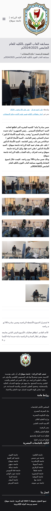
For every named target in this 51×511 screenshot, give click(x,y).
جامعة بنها (37, 480)
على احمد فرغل (37, 109)
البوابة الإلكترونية (20, 504)
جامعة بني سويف (37, 483)
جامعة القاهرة (38, 455)
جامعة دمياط (13, 467)
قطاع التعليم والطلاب (41, 431)
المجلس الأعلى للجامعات (40, 407)
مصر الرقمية (44, 427)
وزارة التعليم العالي (42, 419)
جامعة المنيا (13, 476)
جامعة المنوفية (37, 476)
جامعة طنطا (37, 470)
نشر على (20, 109)
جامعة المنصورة (37, 473)
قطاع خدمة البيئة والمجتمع (39, 435)
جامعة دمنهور (13, 464)
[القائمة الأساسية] (4, 19)
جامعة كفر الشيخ (13, 458)
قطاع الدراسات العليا (41, 440)
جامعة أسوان (13, 480)
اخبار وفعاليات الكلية (35, 114)
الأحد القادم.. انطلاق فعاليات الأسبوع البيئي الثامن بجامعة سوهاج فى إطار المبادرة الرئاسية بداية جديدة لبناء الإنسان (25, 336)
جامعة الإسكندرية (37, 461)
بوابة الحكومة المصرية (41, 415)
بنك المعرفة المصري (41, 411)
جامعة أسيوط (38, 464)
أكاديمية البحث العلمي (41, 423)
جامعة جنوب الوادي (13, 473)
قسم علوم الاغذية (20, 114)
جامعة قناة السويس (13, 470)
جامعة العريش (13, 483)
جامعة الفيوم (13, 455)
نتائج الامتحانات (8, 114)
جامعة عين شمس (37, 458)
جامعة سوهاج (13, 461)
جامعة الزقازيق (37, 467)
